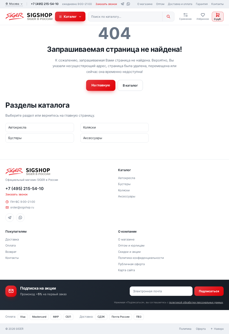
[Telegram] (122, 4)
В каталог (130, 85)
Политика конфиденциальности (141, 258)
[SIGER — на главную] (28, 16)
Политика (185, 328)
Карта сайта (126, 270)
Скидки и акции (129, 251)
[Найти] (168, 16)
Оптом (160, 4)
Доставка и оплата (180, 4)
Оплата (10, 245)
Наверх (219, 328)
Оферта (201, 328)
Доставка (12, 239)
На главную (100, 85)
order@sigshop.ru (22, 207)
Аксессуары (126, 196)
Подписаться (209, 291)
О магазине (145, 4)
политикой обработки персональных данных (196, 302)
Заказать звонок (106, 4)
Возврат (11, 251)
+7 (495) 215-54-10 (45, 4)
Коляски (124, 190)
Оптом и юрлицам (131, 245)
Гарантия (202, 4)
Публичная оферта (131, 264)
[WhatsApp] (128, 4)
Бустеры (124, 184)
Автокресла (126, 178)
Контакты (217, 4)
